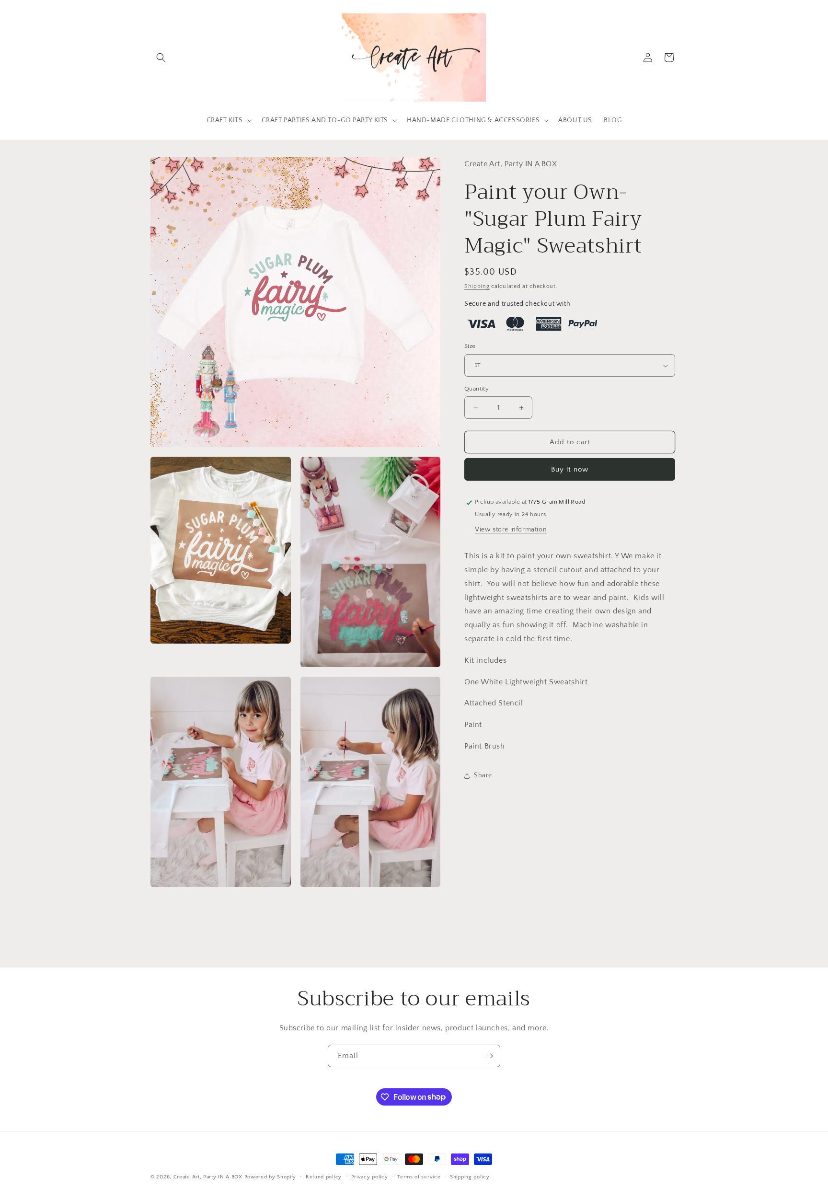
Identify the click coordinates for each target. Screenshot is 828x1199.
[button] (161, 57)
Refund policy (324, 1176)
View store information (511, 529)
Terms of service (418, 1176)
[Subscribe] (489, 1056)
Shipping (477, 286)
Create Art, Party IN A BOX (207, 1177)
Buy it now (569, 470)
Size (470, 346)
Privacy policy (369, 1176)
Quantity (476, 388)
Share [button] (483, 775)
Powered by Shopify (270, 1177)
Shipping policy (470, 1176)
